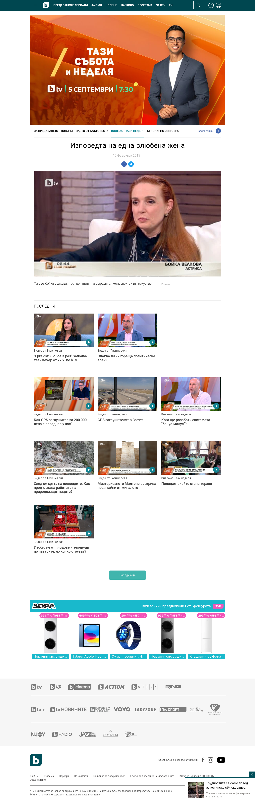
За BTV (34, 776)
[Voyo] (124, 709)
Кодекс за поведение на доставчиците (152, 776)
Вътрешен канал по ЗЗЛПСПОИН (197, 776)
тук (218, 606)
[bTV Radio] (65, 734)
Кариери (64, 776)
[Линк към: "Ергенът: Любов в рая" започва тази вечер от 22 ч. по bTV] (64, 343)
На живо (127, 5)
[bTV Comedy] (59, 687)
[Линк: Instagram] (208, 760)
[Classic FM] (114, 734)
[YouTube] (219, 760)
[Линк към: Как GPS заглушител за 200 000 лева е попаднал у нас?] (64, 407)
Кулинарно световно (163, 131)
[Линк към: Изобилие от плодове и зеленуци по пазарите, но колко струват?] (64, 535)
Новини (111, 5)
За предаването (46, 131)
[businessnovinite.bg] (102, 709)
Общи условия (38, 779)
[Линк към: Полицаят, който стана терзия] (191, 471)
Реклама (49, 776)
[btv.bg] (40, 687)
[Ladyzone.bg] (147, 709)
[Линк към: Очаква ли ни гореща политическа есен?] (127, 343)
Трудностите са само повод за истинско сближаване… (227, 785)
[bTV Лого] (36, 760)
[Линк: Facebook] (201, 760)
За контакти (81, 776)
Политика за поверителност (109, 776)
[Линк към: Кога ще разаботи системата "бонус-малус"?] (191, 407)
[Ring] (176, 687)
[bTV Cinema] (83, 687)
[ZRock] (134, 734)
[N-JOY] (41, 734)
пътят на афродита (96, 283)
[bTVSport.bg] (175, 709)
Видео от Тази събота (92, 131)
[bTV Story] (148, 687)
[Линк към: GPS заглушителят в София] (127, 407)
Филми (96, 5)
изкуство (145, 283)
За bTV (160, 5)
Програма (144, 5)
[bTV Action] (114, 687)
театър (74, 283)
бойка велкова (56, 283)
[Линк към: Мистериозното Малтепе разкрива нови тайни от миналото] (127, 471)
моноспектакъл (124, 283)
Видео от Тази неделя (127, 131)
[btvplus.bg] (40, 709)
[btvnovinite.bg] (70, 709)
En (171, 5)
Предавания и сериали (70, 5)
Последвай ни (205, 131)
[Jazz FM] (91, 734)
